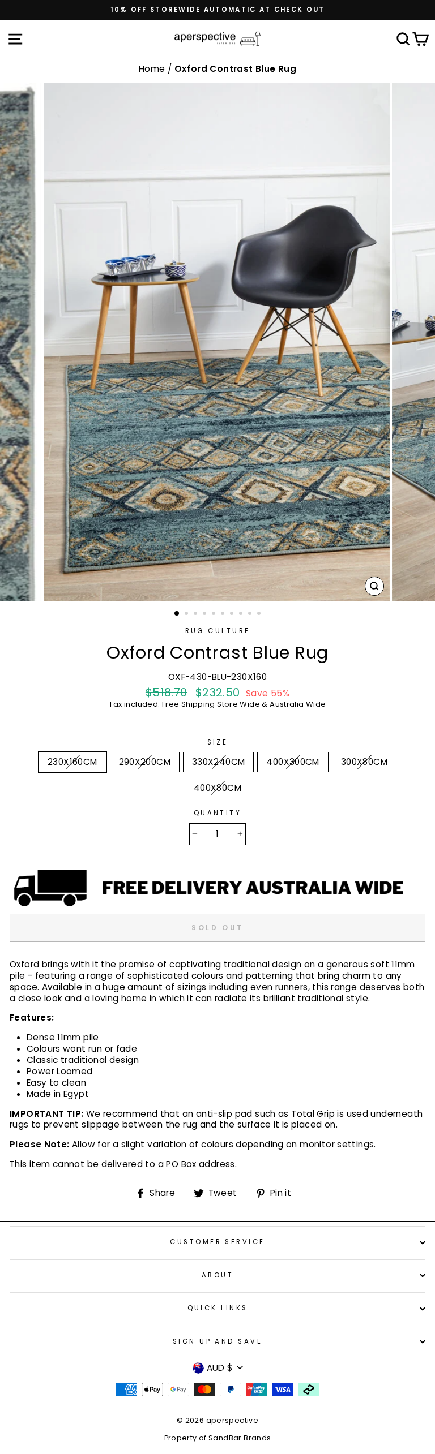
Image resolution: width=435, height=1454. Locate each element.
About (217, 1275)
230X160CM (72, 762)
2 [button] (187, 614)
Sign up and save (217, 1341)
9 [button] (251, 614)
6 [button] (224, 614)
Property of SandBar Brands (217, 1438)
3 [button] (196, 614)
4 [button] (205, 614)
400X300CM (292, 762)
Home (153, 69)
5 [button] (215, 614)
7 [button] (233, 614)
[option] (217, 10)
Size (217, 742)
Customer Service (217, 1241)
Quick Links (217, 1308)
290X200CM (144, 762)
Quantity (218, 813)
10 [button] (260, 614)
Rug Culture (217, 630)
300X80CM (364, 762)
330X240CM (218, 762)
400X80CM (217, 788)
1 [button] (177, 614)
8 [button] (242, 614)
